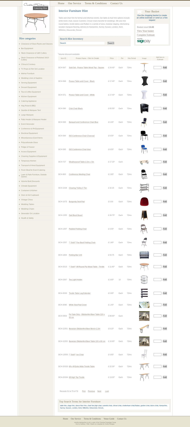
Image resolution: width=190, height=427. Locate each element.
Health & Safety (27, 218)
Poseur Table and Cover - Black (81, 81)
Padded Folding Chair (78, 229)
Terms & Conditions (96, 3)
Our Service (74, 3)
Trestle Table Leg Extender (80, 293)
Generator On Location (30, 213)
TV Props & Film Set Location (33, 69)
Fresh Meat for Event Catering (33, 170)
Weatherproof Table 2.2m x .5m (81, 162)
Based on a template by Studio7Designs (102, 424)
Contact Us (116, 3)
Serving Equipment (29, 83)
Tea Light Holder (75, 280)
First (84, 391)
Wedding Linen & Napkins (31, 78)
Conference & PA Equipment (32, 129)
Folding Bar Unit (75, 255)
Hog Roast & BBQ (28, 106)
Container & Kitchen (29, 190)
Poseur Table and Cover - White (82, 95)
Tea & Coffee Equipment (31, 92)
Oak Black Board (75, 215)
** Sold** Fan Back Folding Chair (82, 243)
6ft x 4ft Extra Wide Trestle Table (82, 366)
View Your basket (145, 31)
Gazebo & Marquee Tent (31, 110)
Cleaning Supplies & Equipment (34, 156)
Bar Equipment (27, 48)
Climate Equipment (29, 186)
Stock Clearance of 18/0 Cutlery (34, 53)
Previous (91, 391)
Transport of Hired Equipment (33, 165)
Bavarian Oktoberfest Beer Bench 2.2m (84, 329)
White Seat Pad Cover (78, 305)
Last (107, 391)
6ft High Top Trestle (76, 377)
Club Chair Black (76, 108)
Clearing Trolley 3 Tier (78, 188)
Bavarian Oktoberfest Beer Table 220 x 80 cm (87, 341)
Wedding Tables (27, 204)
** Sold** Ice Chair (76, 355)
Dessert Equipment (29, 87)
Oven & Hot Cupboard (30, 195)
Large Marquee (27, 115)
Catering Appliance (29, 101)
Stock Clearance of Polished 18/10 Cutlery (35, 59)
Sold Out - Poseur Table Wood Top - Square (86, 68)
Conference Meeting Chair (79, 174)
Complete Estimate (146, 35)
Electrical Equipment (29, 133)
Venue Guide (109, 419)
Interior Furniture (27, 74)
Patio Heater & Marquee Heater (33, 119)
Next (99, 391)
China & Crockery (28, 64)
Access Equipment (28, 152)
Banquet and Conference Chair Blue (83, 122)
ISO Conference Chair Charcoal (82, 136)
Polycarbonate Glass (29, 142)
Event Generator (27, 124)
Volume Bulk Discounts (30, 181)
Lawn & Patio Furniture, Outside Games (34, 176)
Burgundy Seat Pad (77, 202)
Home (61, 3)
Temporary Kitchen (28, 161)
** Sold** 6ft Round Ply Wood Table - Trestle (86, 267)
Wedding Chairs (27, 209)
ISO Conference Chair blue (80, 149)
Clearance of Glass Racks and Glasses (37, 44)
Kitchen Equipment (28, 96)
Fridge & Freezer (28, 147)
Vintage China (27, 200)
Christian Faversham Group (107, 422)
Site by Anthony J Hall (82, 424)
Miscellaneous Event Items (32, 138)
